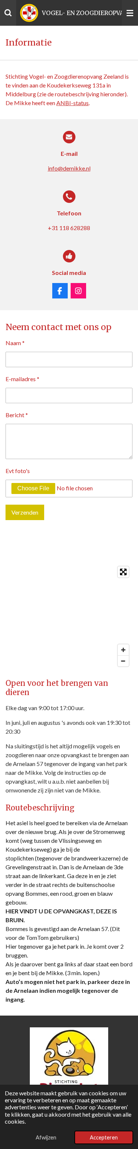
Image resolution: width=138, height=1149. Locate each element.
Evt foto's (18, 470)
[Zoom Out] (123, 660)
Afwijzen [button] (46, 1137)
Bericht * (17, 414)
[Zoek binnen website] (8, 13)
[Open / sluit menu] (130, 13)
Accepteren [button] (104, 1137)
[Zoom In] (123, 649)
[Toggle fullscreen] (123, 571)
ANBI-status (72, 102)
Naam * (15, 342)
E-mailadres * (22, 378)
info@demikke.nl (69, 168)
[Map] (69, 616)
